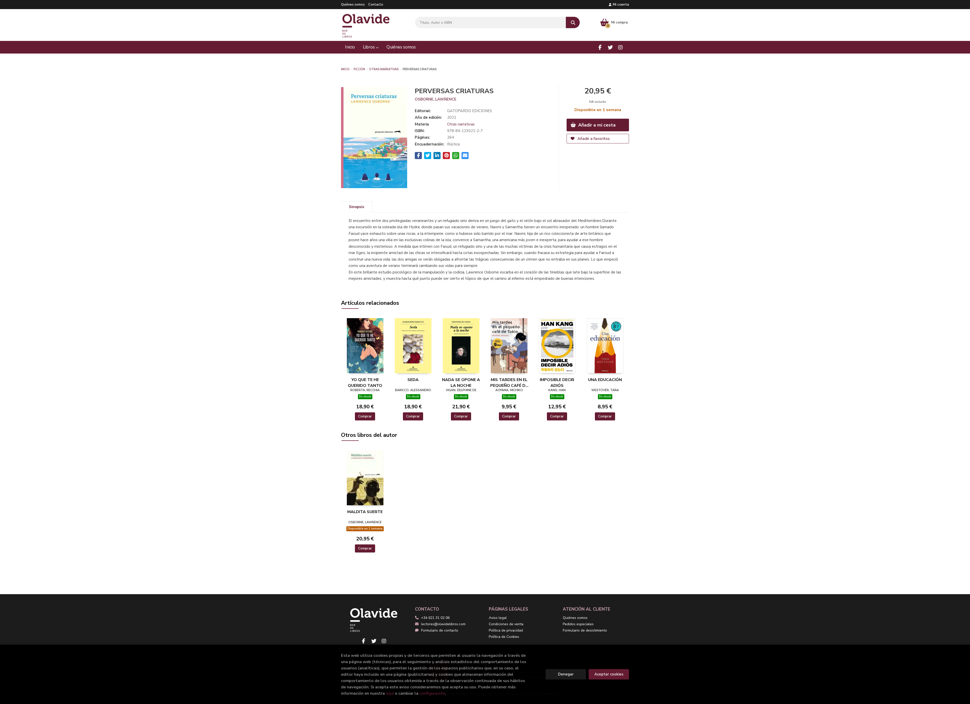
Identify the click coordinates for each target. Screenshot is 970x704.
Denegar (566, 674)
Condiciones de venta (506, 624)
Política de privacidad (506, 630)
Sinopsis (356, 206)
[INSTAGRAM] (620, 47)
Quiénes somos (353, 4)
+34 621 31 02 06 (435, 617)
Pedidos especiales (578, 624)
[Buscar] (573, 22)
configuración (432, 693)
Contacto (375, 4)
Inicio (345, 68)
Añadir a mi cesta (596, 125)
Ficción (359, 68)
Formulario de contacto (439, 630)
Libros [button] (369, 47)
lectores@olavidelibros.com (443, 624)
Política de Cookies (504, 636)
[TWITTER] (610, 47)
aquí (390, 693)
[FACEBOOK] (600, 47)
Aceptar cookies (608, 674)
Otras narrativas (384, 68)
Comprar (365, 416)
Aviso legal (498, 617)
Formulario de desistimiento (585, 630)
